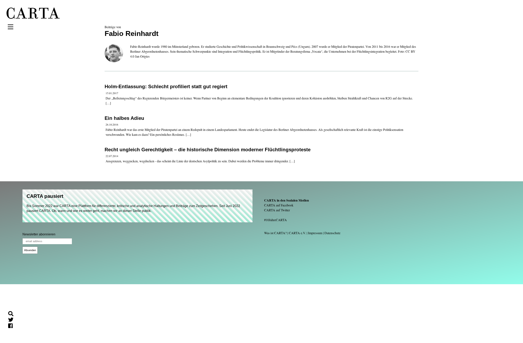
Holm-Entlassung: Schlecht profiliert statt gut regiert (166, 86)
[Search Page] (12, 314)
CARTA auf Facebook (278, 205)
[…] (108, 103)
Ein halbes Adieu (124, 118)
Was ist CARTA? (275, 233)
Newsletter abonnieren (38, 234)
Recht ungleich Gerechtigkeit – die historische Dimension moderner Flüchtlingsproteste (208, 149)
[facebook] (12, 326)
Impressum (315, 233)
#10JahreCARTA (275, 220)
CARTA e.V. (297, 233)
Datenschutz (332, 233)
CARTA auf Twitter (277, 210)
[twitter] (12, 320)
